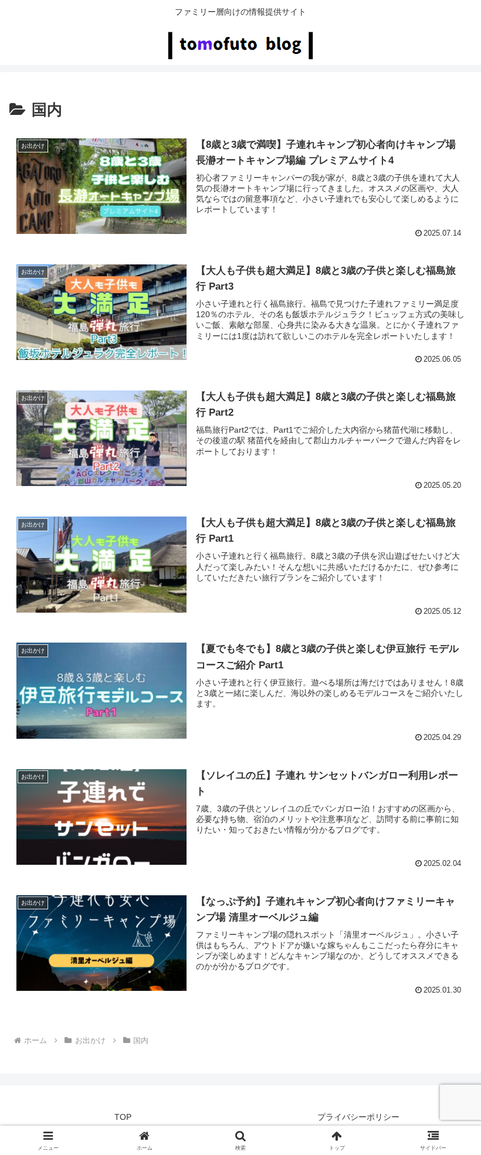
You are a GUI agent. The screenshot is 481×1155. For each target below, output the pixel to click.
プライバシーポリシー (358, 1117)
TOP (122, 1117)
